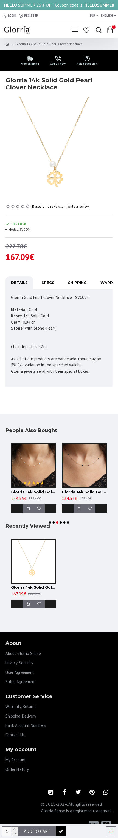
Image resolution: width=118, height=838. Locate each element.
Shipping (77, 282)
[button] (50, 522)
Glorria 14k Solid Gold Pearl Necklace (33, 492)
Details (19, 282)
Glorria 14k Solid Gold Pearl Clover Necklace (33, 587)
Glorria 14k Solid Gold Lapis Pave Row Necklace (84, 492)
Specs (47, 282)
